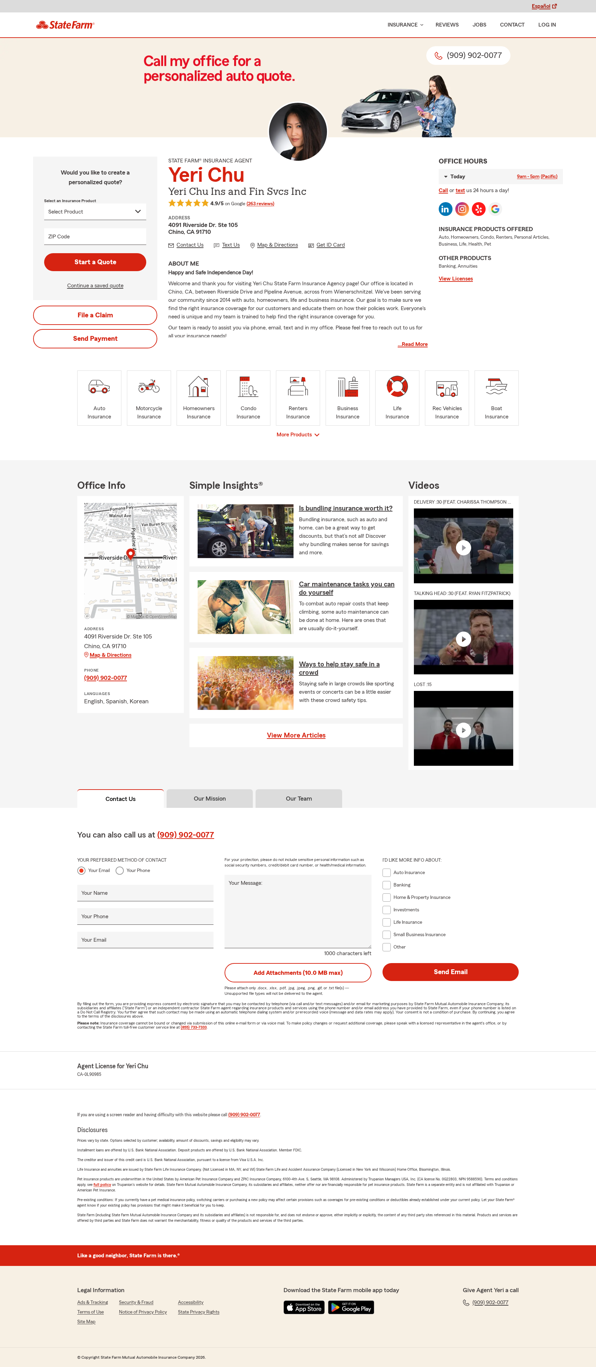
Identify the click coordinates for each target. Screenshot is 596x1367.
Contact (512, 25)
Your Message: (245, 883)
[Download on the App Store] (304, 1307)
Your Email (99, 870)
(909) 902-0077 (105, 678)
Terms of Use (90, 1312)
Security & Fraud (136, 1302)
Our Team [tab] (299, 798)
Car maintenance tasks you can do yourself (347, 588)
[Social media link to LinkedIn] (446, 209)
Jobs (479, 25)
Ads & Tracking (92, 1302)
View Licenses (456, 278)
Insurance (403, 25)
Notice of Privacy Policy (143, 1312)
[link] (65, 25)
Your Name (94, 893)
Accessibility (190, 1302)
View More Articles (296, 735)
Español (541, 6)
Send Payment (95, 338)
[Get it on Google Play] (351, 1307)
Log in (547, 25)
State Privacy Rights (198, 1312)
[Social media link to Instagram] (462, 209)
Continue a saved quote (95, 285)
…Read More (413, 344)
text (460, 190)
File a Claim (95, 315)
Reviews (447, 25)
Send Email (451, 972)
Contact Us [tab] (121, 799)
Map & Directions (110, 655)
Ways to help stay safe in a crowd (339, 668)
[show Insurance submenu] (420, 25)
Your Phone (138, 870)
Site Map (86, 1321)
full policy (102, 1184)
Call (443, 190)
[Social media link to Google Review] (495, 209)
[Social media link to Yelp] (479, 209)
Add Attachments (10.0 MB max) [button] (298, 973)
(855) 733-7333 (194, 1027)
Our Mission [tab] (210, 798)
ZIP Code (59, 236)
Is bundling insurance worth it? (346, 508)
